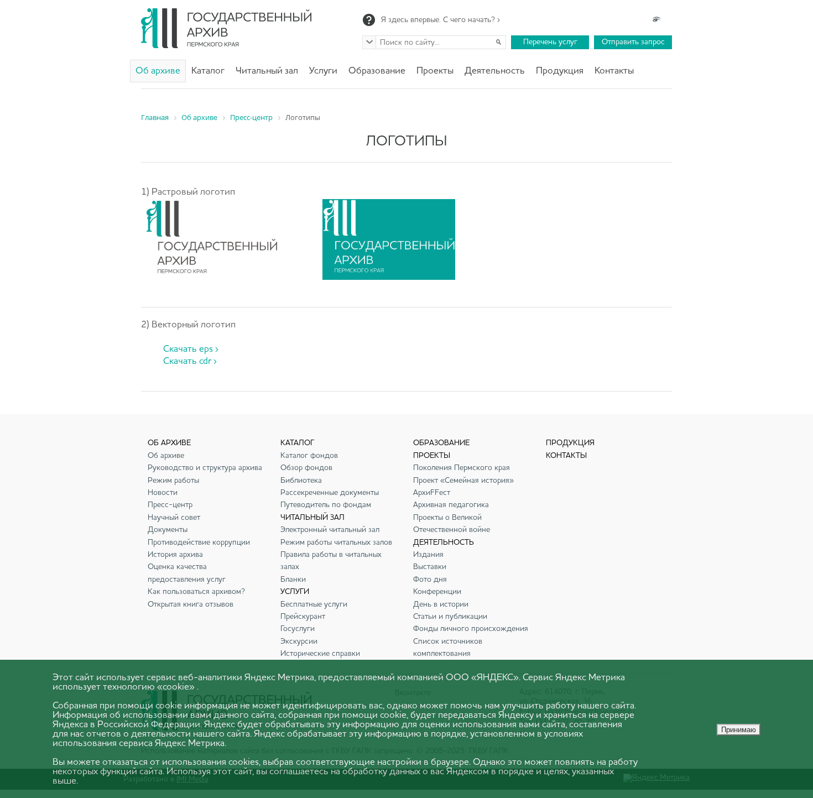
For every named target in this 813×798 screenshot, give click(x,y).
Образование (376, 71)
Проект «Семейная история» (463, 480)
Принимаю (738, 730)
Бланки (293, 579)
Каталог (208, 71)
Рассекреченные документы (329, 493)
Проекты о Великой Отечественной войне (451, 524)
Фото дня (430, 579)
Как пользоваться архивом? (196, 592)
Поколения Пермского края (461, 468)
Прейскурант (302, 616)
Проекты (435, 71)
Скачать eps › (190, 349)
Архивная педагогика (451, 505)
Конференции (437, 592)
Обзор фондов (306, 468)
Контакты (614, 71)
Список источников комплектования (447, 648)
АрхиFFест (431, 493)
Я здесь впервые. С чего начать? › (440, 20)
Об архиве (158, 71)
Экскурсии (298, 641)
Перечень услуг (550, 42)
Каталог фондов (309, 456)
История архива (175, 555)
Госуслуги (297, 629)
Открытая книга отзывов (190, 604)
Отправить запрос (633, 42)
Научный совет (174, 517)
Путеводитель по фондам (325, 505)
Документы (167, 530)
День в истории (440, 604)
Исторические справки (320, 654)
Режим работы (173, 480)
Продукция (559, 71)
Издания (428, 555)
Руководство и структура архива (205, 468)
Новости (163, 493)
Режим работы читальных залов (336, 542)
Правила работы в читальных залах (331, 561)
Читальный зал (267, 71)
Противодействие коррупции (199, 542)
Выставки (429, 567)
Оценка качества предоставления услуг (187, 573)
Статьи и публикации (450, 616)
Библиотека (301, 480)
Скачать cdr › (190, 361)
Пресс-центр (170, 505)
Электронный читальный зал (329, 530)
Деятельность (495, 71)
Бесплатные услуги (313, 604)
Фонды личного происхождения (470, 629)
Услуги (323, 71)
